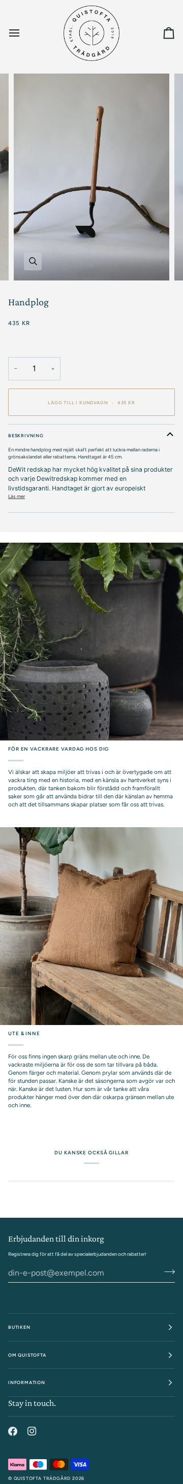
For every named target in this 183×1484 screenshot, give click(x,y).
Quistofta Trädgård (42, 1478)
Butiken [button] (19, 1327)
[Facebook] (12, 1431)
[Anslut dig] (166, 1272)
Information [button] (26, 1382)
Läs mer (16, 496)
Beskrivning (26, 435)
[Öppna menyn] (23, 33)
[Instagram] (32, 1431)
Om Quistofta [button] (27, 1355)
